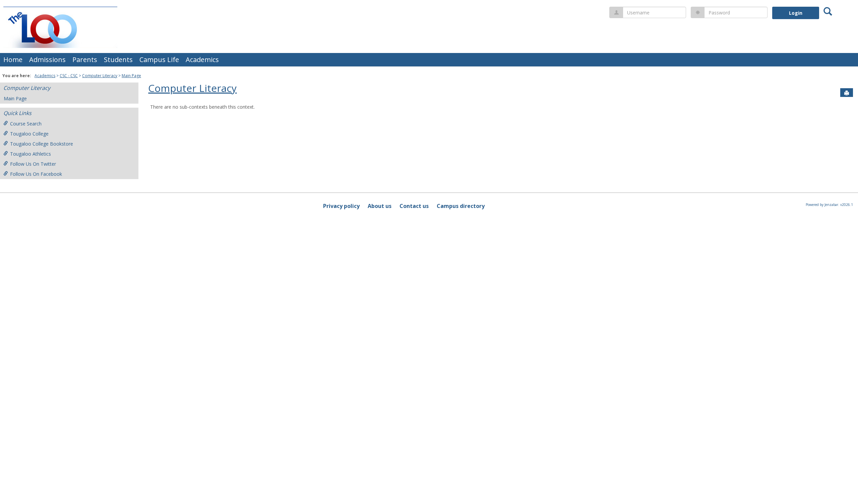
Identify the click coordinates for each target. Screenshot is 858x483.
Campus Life (159, 59)
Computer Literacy (99, 75)
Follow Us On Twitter (33, 164)
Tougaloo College (29, 133)
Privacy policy (341, 206)
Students (118, 59)
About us (379, 206)
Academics (202, 59)
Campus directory (461, 206)
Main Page (131, 75)
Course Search (26, 123)
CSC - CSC (69, 75)
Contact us (414, 206)
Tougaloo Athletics (30, 154)
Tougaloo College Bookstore (41, 144)
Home (12, 59)
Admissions (47, 59)
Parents (84, 59)
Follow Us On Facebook (36, 174)
